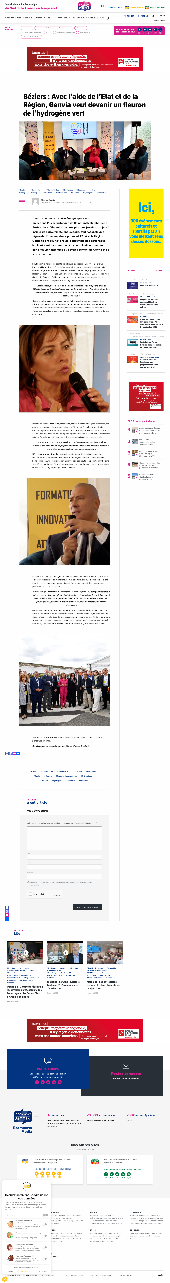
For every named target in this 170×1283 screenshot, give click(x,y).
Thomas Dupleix (48, 200)
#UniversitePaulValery (31, 37)
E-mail (29, 863)
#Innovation (132, 280)
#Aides (63, 968)
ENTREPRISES (135, 1212)
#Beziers (23, 190)
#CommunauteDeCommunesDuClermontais (53, 28)
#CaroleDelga (37, 190)
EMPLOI (93, 1230)
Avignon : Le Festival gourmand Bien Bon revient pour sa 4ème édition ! (149, 303)
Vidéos (144, 16)
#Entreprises (61, 193)
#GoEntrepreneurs (155, 314)
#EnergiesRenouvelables (41, 193)
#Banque (74, 968)
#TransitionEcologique (31, 32)
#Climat (49, 32)
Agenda (130, 16)
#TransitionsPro (27, 980)
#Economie (82, 190)
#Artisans (84, 32)
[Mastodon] (11, 754)
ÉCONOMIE (54, 1212)
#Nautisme (146, 280)
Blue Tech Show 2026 (149, 285)
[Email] (14, 754)
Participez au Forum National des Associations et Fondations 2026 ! (151, 345)
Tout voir (158, 270)
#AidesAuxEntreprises (66, 32)
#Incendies (26, 28)
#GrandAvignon (149, 294)
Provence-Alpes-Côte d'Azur (71, 18)
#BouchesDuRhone (95, 968)
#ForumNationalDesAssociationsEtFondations (147, 337)
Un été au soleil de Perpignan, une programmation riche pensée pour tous (149, 363)
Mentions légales (77, 1275)
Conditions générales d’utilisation (101, 1275)
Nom (29, 853)
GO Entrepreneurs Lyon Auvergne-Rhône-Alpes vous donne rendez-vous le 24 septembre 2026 (151, 323)
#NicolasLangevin (54, 975)
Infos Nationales (13, 18)
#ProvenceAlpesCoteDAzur (98, 970)
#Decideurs (68, 190)
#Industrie (101, 193)
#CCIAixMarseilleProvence (98, 973)
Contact (64, 1275)
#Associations (133, 334)
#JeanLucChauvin (94, 978)
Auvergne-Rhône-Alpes (45, 18)
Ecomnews (114, 7)
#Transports (81, 28)
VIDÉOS (53, 1230)
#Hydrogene (88, 193)
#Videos (10, 983)
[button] (107, 18)
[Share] (18, 754)
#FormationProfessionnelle (19, 975)
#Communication (54, 970)
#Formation (12, 973)
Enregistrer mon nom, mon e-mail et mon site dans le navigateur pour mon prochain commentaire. (60, 883)
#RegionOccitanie (31, 978)
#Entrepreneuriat (135, 314)
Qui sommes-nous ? (49, 1275)
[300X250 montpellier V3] (146, 396)
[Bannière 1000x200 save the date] (85, 59)
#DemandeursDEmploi (16, 970)
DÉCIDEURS (134, 1230)
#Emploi (93, 190)
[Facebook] (7, 754)
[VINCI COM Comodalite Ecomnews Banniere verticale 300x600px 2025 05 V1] (146, 223)
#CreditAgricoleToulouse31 (59, 973)
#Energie (23, 193)
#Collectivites (53, 190)
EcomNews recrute (125, 1275)
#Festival (131, 354)
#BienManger (133, 294)
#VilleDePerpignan (147, 354)
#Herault (75, 193)
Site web (30, 872)
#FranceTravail (13, 978)
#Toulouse (24, 968)
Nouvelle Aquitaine (95, 18)
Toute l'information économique (31, 6)
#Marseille (111, 968)
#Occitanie (83, 781)
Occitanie (27, 18)
